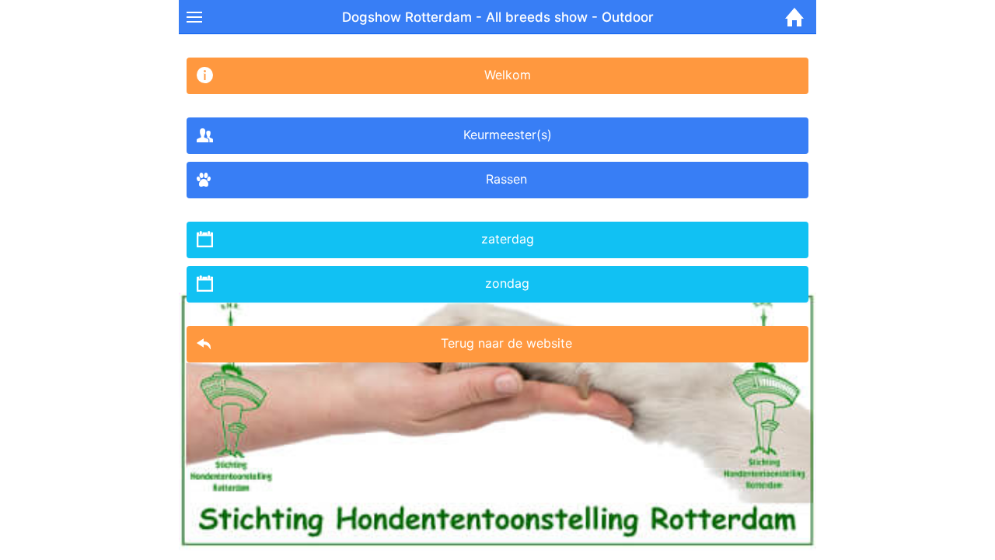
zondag (507, 283)
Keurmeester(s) (507, 134)
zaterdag (507, 239)
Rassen (506, 179)
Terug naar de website (506, 343)
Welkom (507, 74)
